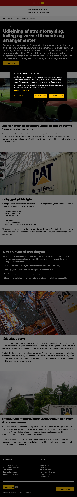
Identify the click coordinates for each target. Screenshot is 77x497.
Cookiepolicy (17, 90)
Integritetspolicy (25, 90)
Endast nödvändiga (40, 95)
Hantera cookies (18, 95)
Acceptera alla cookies (56, 95)
